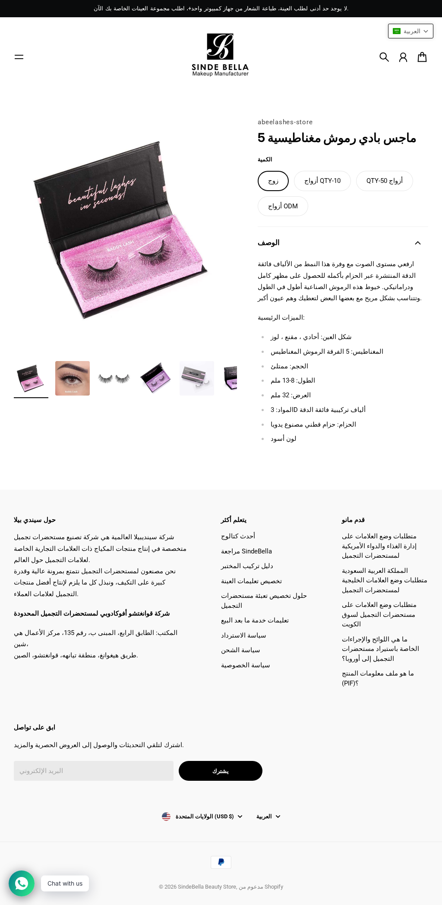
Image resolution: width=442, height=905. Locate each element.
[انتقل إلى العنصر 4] (155, 378)
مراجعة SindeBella (246, 551)
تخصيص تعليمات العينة (251, 581)
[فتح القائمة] (19, 57)
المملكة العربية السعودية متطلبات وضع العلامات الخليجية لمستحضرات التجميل (384, 580)
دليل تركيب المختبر (247, 566)
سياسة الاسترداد (243, 635)
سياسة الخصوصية (245, 665)
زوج (273, 181)
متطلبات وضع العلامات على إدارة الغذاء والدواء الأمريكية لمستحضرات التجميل (379, 545)
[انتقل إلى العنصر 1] (31, 378)
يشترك (220, 771)
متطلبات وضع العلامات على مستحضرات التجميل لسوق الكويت (379, 614)
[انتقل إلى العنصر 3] (114, 378)
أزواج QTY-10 (322, 181)
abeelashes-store (285, 122)
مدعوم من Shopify (261, 886)
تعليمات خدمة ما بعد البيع (255, 620)
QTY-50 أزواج (384, 181)
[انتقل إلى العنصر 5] (197, 378)
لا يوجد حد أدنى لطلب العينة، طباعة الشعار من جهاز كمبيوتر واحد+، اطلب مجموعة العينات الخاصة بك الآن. (221, 8)
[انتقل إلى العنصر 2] (72, 378)
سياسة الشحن (240, 650)
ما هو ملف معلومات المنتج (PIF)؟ (378, 678)
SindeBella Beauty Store (207, 886)
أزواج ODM (283, 206)
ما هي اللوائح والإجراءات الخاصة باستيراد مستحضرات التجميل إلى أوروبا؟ (380, 649)
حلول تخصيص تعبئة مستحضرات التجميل (264, 601)
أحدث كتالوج (238, 536)
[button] (410, 31)
